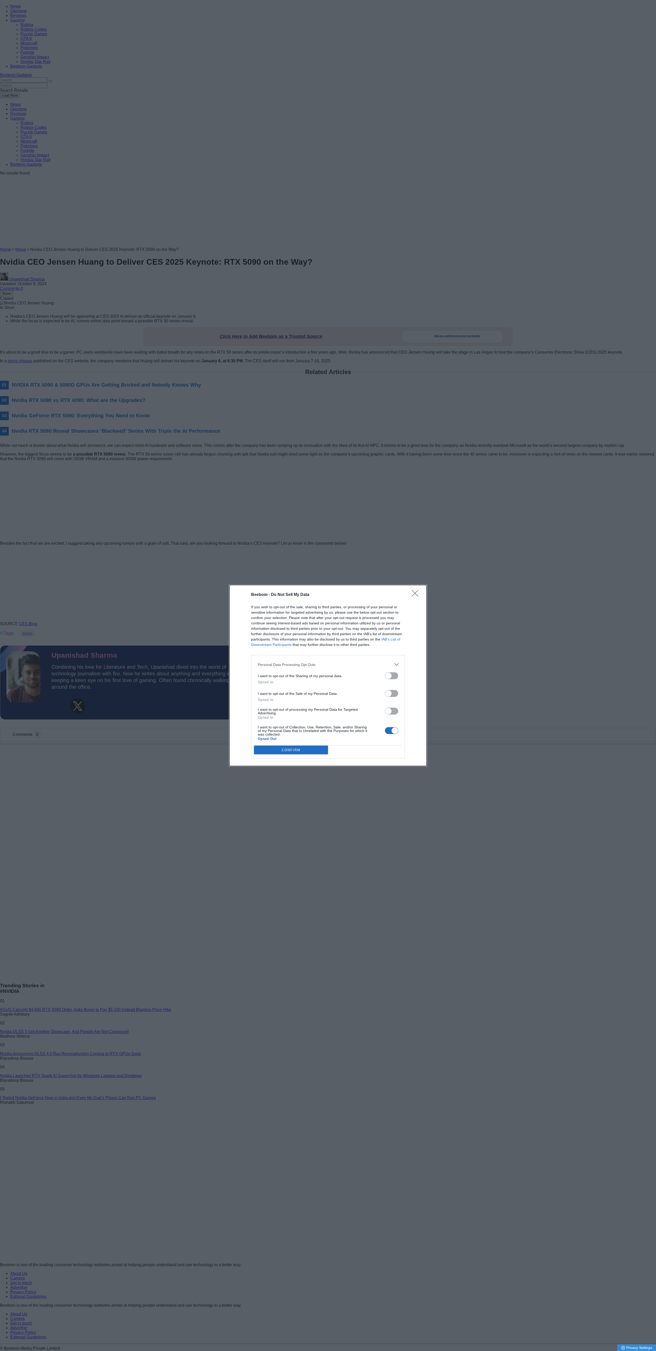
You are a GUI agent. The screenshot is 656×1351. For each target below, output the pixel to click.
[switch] (391, 675)
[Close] (417, 595)
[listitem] (328, 664)
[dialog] (328, 675)
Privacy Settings (639, 1348)
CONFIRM (291, 750)
